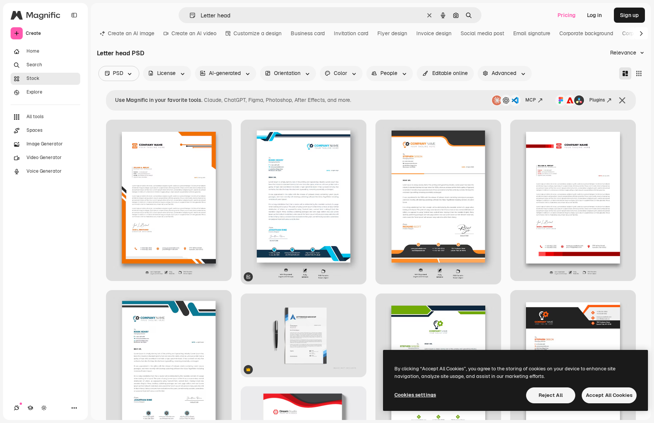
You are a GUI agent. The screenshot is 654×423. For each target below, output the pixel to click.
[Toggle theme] (44, 408)
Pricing (566, 15)
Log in (594, 15)
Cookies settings (415, 395)
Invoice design (434, 33)
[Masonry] (625, 73)
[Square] (639, 73)
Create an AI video (193, 33)
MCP (530, 100)
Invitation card (351, 33)
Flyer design (392, 33)
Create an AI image (131, 33)
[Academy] (30, 408)
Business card (308, 33)
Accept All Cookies (609, 395)
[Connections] (17, 408)
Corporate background (586, 33)
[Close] (622, 100)
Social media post (482, 33)
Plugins (597, 100)
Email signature (531, 33)
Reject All (551, 395)
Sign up (629, 15)
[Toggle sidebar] (74, 15)
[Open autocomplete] (189, 15)
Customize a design (258, 33)
